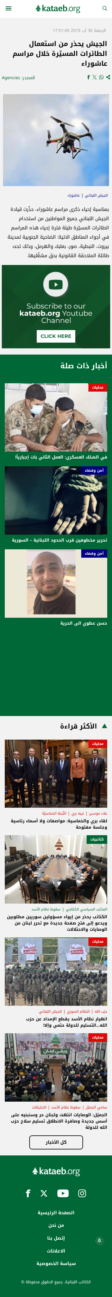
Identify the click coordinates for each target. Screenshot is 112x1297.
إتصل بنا (56, 1238)
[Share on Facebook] (88, 77)
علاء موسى (98, 813)
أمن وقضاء (94, 470)
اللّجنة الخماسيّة (54, 813)
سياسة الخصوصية (56, 1263)
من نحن (56, 1225)
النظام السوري (78, 1011)
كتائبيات (97, 839)
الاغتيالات (39, 1107)
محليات (98, 387)
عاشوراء (73, 195)
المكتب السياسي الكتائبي (86, 909)
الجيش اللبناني (96, 195)
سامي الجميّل (96, 1107)
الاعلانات (56, 1251)
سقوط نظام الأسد (46, 909)
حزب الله (101, 1011)
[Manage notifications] (99, 1240)
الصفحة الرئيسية (56, 1213)
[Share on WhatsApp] (101, 77)
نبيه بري (77, 813)
